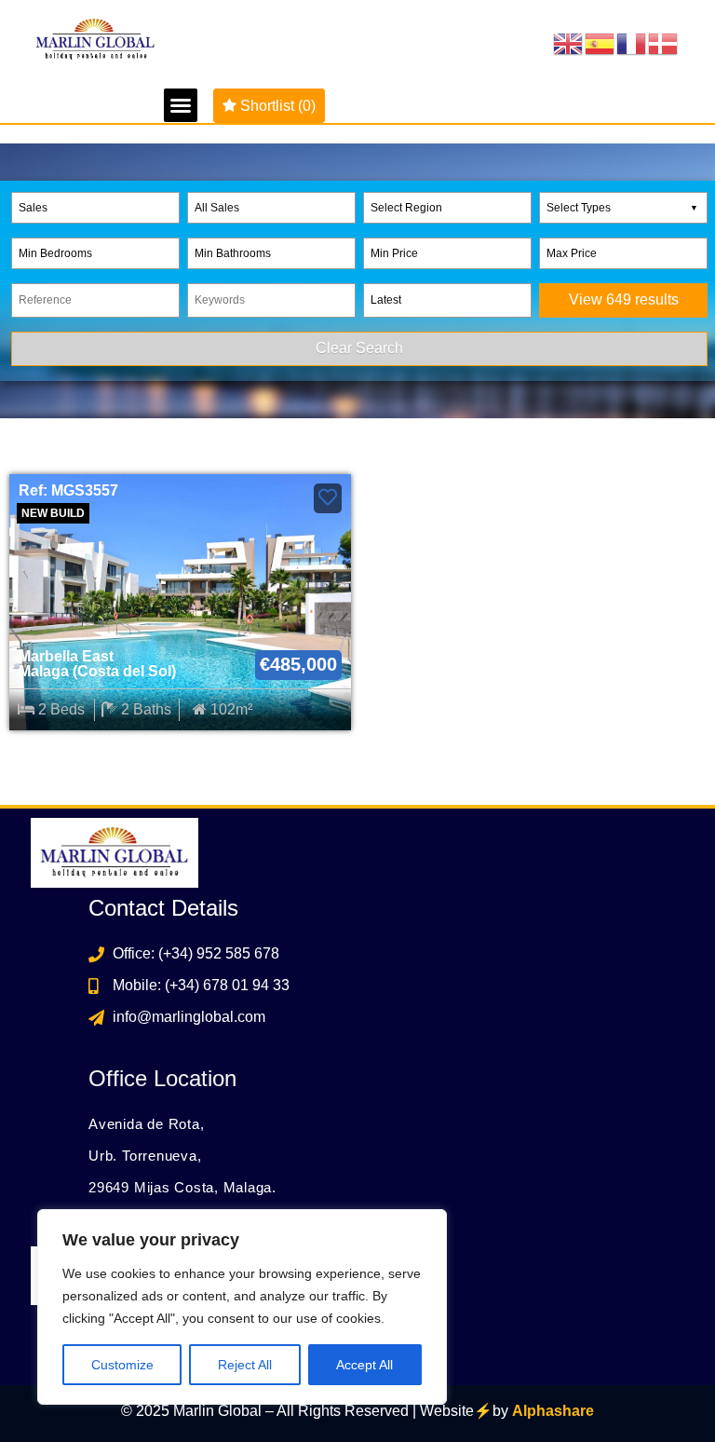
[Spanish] (600, 43)
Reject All (245, 1364)
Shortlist (276, 106)
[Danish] (664, 43)
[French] (632, 43)
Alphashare (553, 1411)
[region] (242, 1307)
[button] (180, 105)
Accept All (364, 1364)
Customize (122, 1364)
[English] (569, 43)
